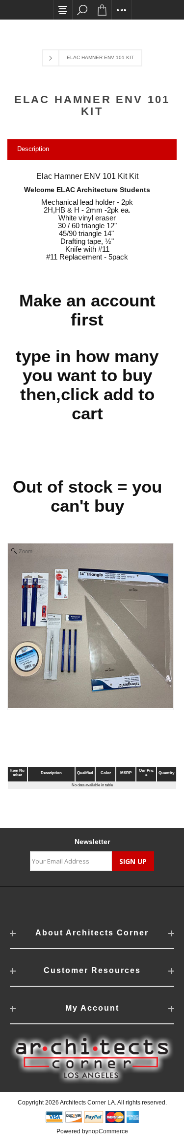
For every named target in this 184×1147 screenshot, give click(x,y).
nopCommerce (108, 1131)
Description (33, 148)
